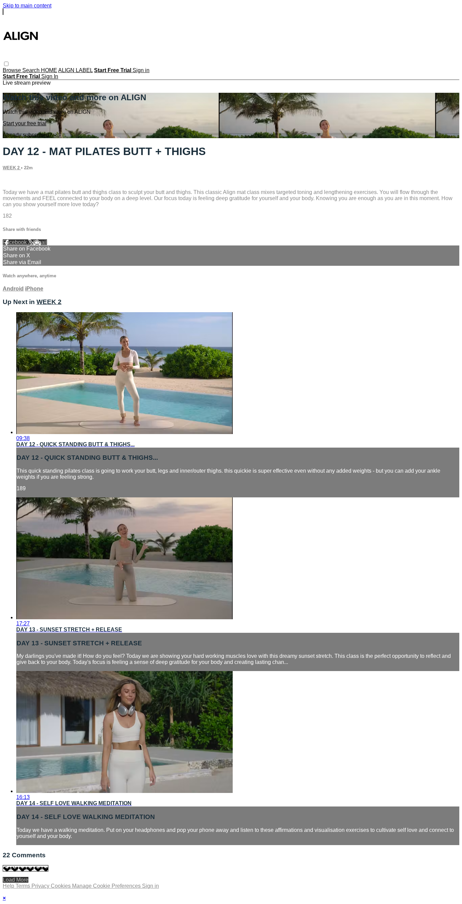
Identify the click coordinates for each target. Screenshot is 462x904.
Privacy (41, 886)
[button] (6, 64)
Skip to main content (27, 5)
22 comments (19, 181)
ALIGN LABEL (75, 70)
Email (40, 242)
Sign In (49, 76)
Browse (12, 70)
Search (31, 70)
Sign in (141, 70)
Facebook (15, 242)
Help (9, 886)
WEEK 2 (12, 167)
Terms (23, 886)
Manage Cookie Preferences (107, 886)
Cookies (61, 886)
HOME (49, 70)
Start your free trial (24, 123)
